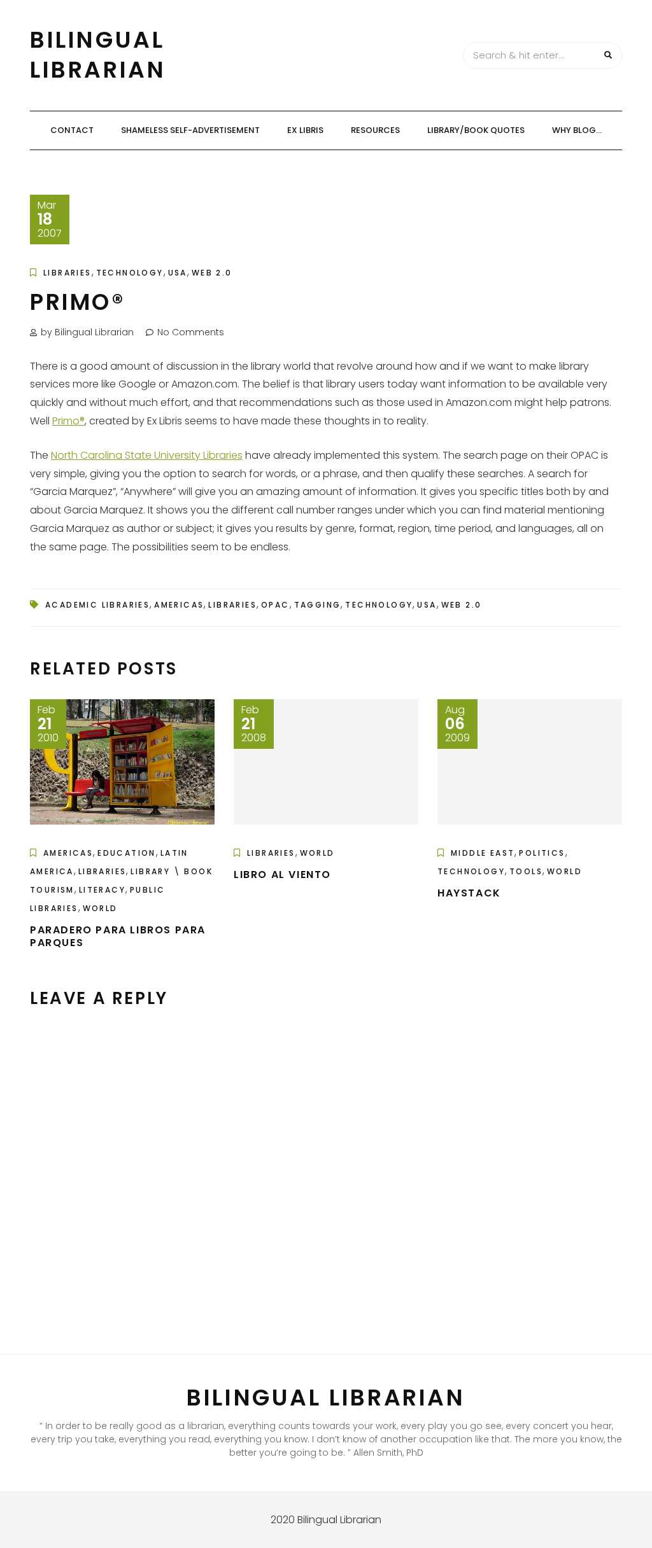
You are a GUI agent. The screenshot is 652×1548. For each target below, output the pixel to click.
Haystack (469, 893)
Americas (179, 604)
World (100, 908)
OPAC (275, 604)
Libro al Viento (282, 874)
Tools (525, 871)
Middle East (482, 852)
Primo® (68, 421)
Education (126, 852)
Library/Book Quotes (476, 130)
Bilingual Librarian (98, 55)
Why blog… (577, 130)
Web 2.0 (212, 272)
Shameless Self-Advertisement (190, 130)
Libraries (67, 272)
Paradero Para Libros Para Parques (118, 937)
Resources (375, 130)
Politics (542, 852)
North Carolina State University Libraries (147, 455)
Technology (130, 272)
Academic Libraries (97, 604)
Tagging (317, 604)
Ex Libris (305, 130)
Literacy (102, 889)
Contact (72, 130)
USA (177, 272)
